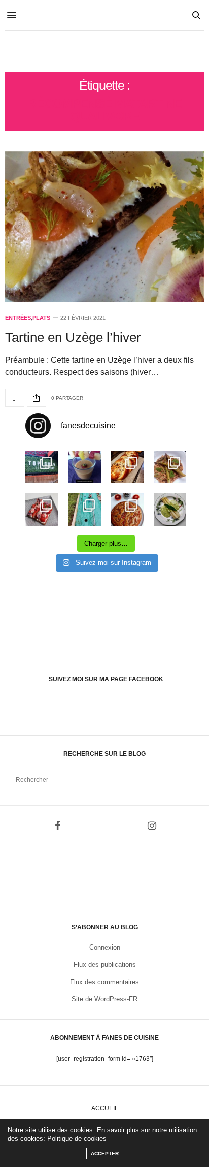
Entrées (18, 318)
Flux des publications (105, 964)
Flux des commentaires (104, 982)
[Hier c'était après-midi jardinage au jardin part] (84, 509)
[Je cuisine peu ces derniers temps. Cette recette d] (170, 509)
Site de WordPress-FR (104, 999)
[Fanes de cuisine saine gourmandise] (104, 51)
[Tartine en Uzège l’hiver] (104, 226)
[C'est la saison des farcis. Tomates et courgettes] (84, 467)
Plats (41, 318)
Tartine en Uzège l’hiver (73, 337)
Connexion (104, 947)
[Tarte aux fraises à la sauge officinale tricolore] (41, 509)
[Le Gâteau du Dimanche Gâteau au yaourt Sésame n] (127, 509)
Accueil (104, 1108)
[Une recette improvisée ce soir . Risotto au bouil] (170, 467)
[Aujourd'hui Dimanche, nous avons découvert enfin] (41, 467)
